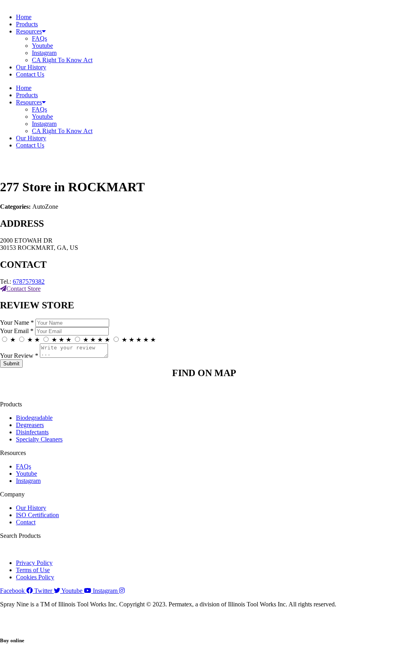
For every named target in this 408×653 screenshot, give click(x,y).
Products (27, 24)
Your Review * (19, 355)
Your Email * (16, 330)
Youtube (42, 45)
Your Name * (17, 322)
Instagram (44, 52)
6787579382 (29, 281)
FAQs (39, 38)
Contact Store (23, 288)
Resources (29, 31)
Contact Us (30, 74)
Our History (31, 67)
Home (23, 17)
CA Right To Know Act (62, 60)
